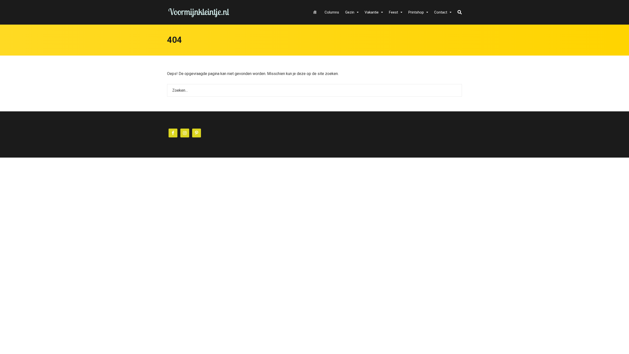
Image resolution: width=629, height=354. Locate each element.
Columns (332, 12)
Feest (393, 12)
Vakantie (372, 12)
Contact (440, 12)
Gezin (349, 12)
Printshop (416, 12)
